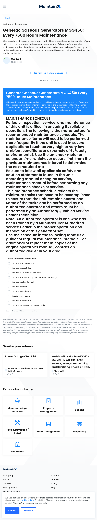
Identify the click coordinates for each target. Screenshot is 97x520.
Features (55, 479)
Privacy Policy (10, 487)
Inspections (21, 24)
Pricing (54, 483)
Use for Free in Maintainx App (48, 73)
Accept (12, 510)
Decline (28, 510)
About (6, 479)
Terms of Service (11, 491)
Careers (7, 483)
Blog (53, 487)
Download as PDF (47, 80)
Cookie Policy (27, 500)
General (9, 24)
